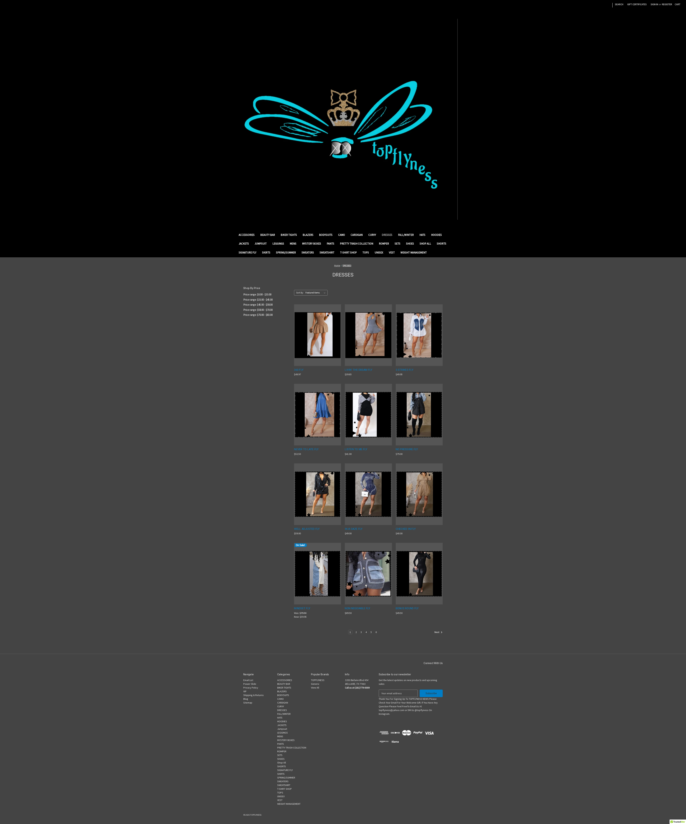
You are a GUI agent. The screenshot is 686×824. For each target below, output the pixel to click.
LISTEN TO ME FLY (356, 449)
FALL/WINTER (406, 235)
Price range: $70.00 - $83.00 (258, 314)
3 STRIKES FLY (404, 369)
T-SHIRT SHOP (348, 252)
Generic (315, 683)
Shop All (425, 243)
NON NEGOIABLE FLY (357, 608)
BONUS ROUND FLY (407, 608)
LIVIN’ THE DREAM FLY (358, 369)
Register (667, 4)
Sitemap (247, 702)
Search (619, 4)
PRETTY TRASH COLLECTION (356, 243)
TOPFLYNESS (317, 680)
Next (437, 632)
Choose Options (317, 341)
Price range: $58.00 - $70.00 (258, 309)
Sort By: (300, 292)
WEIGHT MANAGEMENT (414, 252)
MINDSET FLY (302, 608)
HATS (422, 235)
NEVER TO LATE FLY (306, 449)
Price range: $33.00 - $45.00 (258, 299)
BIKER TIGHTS (289, 235)
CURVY (372, 235)
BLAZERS (308, 235)
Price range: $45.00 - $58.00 (258, 304)
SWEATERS (308, 252)
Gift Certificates (637, 4)
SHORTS (441, 243)
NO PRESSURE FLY (407, 449)
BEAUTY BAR (267, 235)
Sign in (654, 4)
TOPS (365, 252)
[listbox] (316, 292)
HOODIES (436, 235)
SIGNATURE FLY (247, 252)
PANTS (330, 243)
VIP (245, 691)
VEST (392, 252)
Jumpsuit (261, 243)
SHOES (410, 243)
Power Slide (249, 683)
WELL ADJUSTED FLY (307, 529)
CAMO (341, 235)
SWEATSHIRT (327, 252)
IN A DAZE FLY (353, 529)
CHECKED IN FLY (406, 529)
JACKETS (244, 243)
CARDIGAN (357, 235)
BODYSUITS (325, 235)
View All (315, 687)
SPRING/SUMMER (286, 252)
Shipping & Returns (253, 695)
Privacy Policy (250, 687)
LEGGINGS (278, 243)
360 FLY (299, 369)
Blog (245, 698)
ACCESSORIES (247, 235)
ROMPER (384, 243)
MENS (293, 243)
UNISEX (379, 252)
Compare (316, 335)
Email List (248, 680)
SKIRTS (266, 252)
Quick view (314, 328)
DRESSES (387, 235)
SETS (397, 243)
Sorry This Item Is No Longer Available (368, 421)
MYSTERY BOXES (311, 243)
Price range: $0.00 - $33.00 (257, 294)
